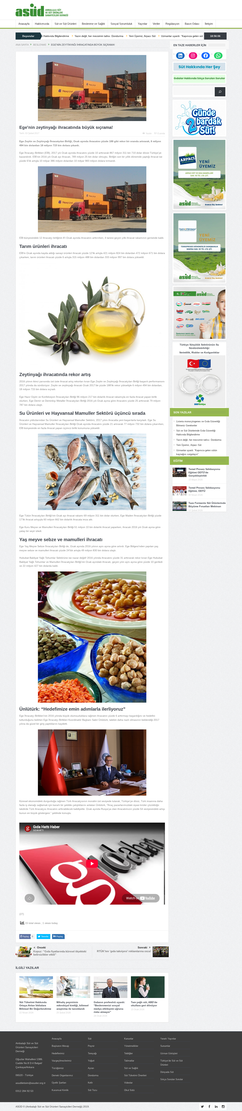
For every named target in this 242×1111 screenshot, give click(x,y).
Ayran (91, 1068)
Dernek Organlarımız (62, 1075)
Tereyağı (92, 1053)
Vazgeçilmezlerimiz (62, 1060)
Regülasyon (172, 23)
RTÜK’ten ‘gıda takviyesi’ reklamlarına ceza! (124, 951)
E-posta (161, 133)
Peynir (91, 1046)
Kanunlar (128, 1038)
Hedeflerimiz (58, 1053)
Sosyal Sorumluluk (121, 23)
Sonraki (142, 947)
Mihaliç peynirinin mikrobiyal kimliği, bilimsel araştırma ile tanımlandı (73, 1005)
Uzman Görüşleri (169, 1053)
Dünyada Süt (167, 1072)
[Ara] (220, 91)
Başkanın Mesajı (60, 1046)
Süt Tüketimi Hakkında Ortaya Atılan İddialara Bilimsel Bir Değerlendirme (35, 1005)
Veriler (156, 23)
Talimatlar (129, 1060)
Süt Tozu (92, 1090)
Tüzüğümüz (58, 1068)
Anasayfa (23, 23)
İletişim (209, 23)
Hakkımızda (42, 23)
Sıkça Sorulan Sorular (171, 1079)
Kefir (90, 1082)
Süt (89, 1038)
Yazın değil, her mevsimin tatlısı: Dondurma (198, 440)
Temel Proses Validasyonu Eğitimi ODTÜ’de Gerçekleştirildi (204, 472)
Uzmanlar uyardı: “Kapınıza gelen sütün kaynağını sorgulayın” (136, 36)
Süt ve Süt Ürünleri (65, 23)
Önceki (41, 947)
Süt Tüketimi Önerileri (135, 1075)
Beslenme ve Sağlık (93, 23)
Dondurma (93, 1075)
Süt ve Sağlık (131, 1068)
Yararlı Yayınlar (168, 1038)
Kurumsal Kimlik (60, 1090)
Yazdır (149, 133)
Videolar (128, 1082)
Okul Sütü (129, 1090)
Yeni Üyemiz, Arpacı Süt (83, 36)
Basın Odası (192, 23)
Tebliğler (128, 1053)
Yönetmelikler (131, 1046)
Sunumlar (165, 1046)
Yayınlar (142, 23)
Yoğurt (91, 1060)
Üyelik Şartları (59, 1082)
